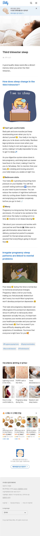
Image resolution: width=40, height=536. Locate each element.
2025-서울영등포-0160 (20, 489)
